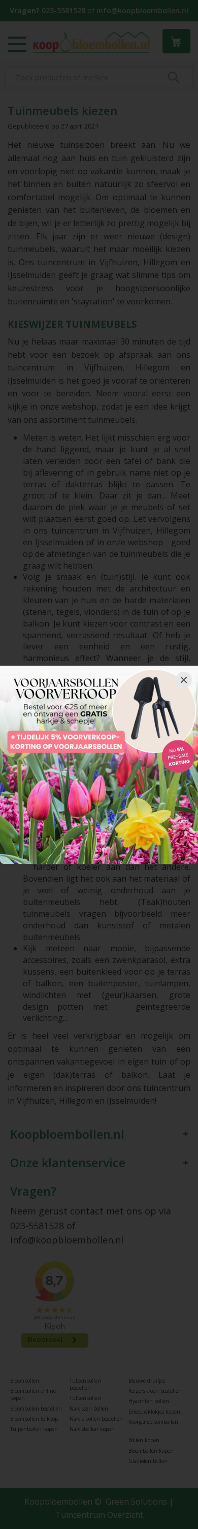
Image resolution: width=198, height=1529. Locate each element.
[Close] (184, 680)
